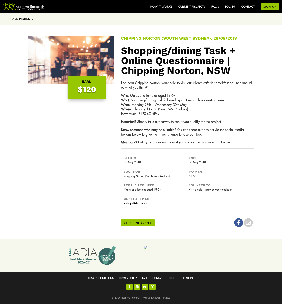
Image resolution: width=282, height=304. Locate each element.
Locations (187, 278)
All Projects (22, 18)
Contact (248, 6)
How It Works (161, 6)
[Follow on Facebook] (129, 287)
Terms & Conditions (101, 278)
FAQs (215, 6)
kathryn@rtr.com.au (136, 203)
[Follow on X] (152, 287)
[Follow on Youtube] (145, 287)
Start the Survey (138, 222)
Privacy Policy (128, 278)
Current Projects (191, 6)
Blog (172, 278)
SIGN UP (269, 6)
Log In (230, 6)
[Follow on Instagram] (137, 287)
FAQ (144, 278)
